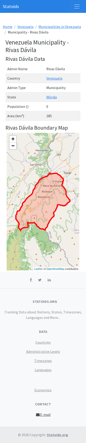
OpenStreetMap (55, 268)
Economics (43, 390)
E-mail (45, 414)
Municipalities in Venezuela (60, 26)
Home (7, 26)
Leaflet (38, 268)
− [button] (12, 146)
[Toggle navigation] (76, 6)
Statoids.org (57, 434)
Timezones (43, 360)
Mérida (51, 97)
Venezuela (25, 26)
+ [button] (12, 139)
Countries (43, 342)
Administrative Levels (43, 351)
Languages (43, 370)
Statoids (11, 6)
